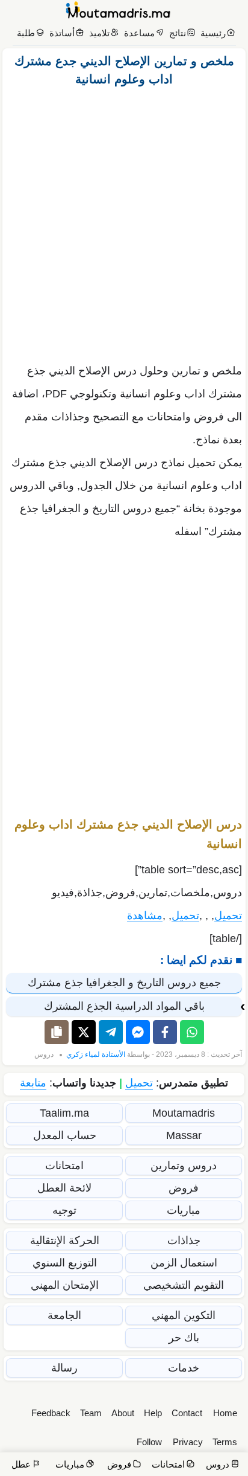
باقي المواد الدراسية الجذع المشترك (124, 1006)
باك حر (184, 1338)
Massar (184, 1135)
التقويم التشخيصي (183, 1285)
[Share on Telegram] (111, 1032)
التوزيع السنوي (65, 1263)
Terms (224, 1442)
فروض (184, 1188)
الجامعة (64, 1315)
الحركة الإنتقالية (64, 1240)
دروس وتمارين (183, 1166)
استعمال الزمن (183, 1263)
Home (225, 1413)
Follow (149, 1442)
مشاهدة (145, 916)
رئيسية (213, 33)
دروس (44, 1054)
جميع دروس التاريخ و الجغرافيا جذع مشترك (124, 983)
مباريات (183, 1210)
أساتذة (62, 33)
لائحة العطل (64, 1188)
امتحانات (64, 1166)
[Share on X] (84, 1032)
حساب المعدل (64, 1135)
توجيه (64, 1210)
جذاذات (183, 1240)
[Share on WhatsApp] (192, 1032)
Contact (187, 1413)
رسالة (64, 1368)
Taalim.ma (64, 1113)
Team (91, 1413)
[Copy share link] (57, 1032)
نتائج (177, 33)
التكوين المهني (183, 1315)
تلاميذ (99, 33)
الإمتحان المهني (65, 1285)
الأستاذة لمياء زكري (95, 1054)
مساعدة (139, 33)
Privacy (188, 1442)
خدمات (183, 1368)
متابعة (33, 1083)
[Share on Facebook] (165, 1032)
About (122, 1413)
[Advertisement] (124, 221)
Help (153, 1413)
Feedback (50, 1413)
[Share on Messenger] (138, 1032)
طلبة (26, 33)
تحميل (228, 916)
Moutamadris (183, 1113)
